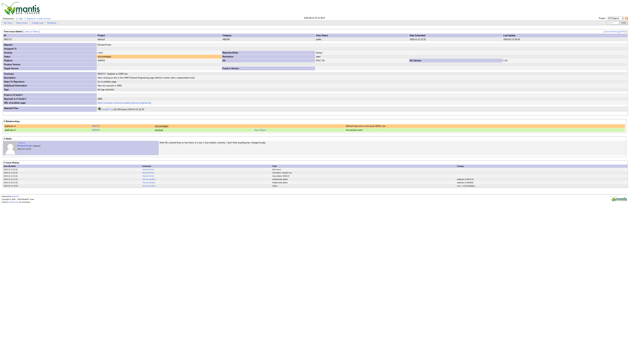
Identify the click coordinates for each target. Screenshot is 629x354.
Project (602, 18)
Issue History (611, 31)
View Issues (22, 23)
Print (623, 31)
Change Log (37, 23)
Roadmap (51, 23)
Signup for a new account (39, 18)
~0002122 (21, 143)
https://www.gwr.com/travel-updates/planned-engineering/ (124, 103)
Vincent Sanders (149, 179)
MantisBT (15, 196)
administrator (13, 202)
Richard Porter (24, 146)
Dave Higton (260, 130)
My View (8, 23)
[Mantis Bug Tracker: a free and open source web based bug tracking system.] (618, 201)
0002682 (96, 130)
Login (20, 18)
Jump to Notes (31, 31)
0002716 (96, 126)
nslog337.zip (107, 109)
